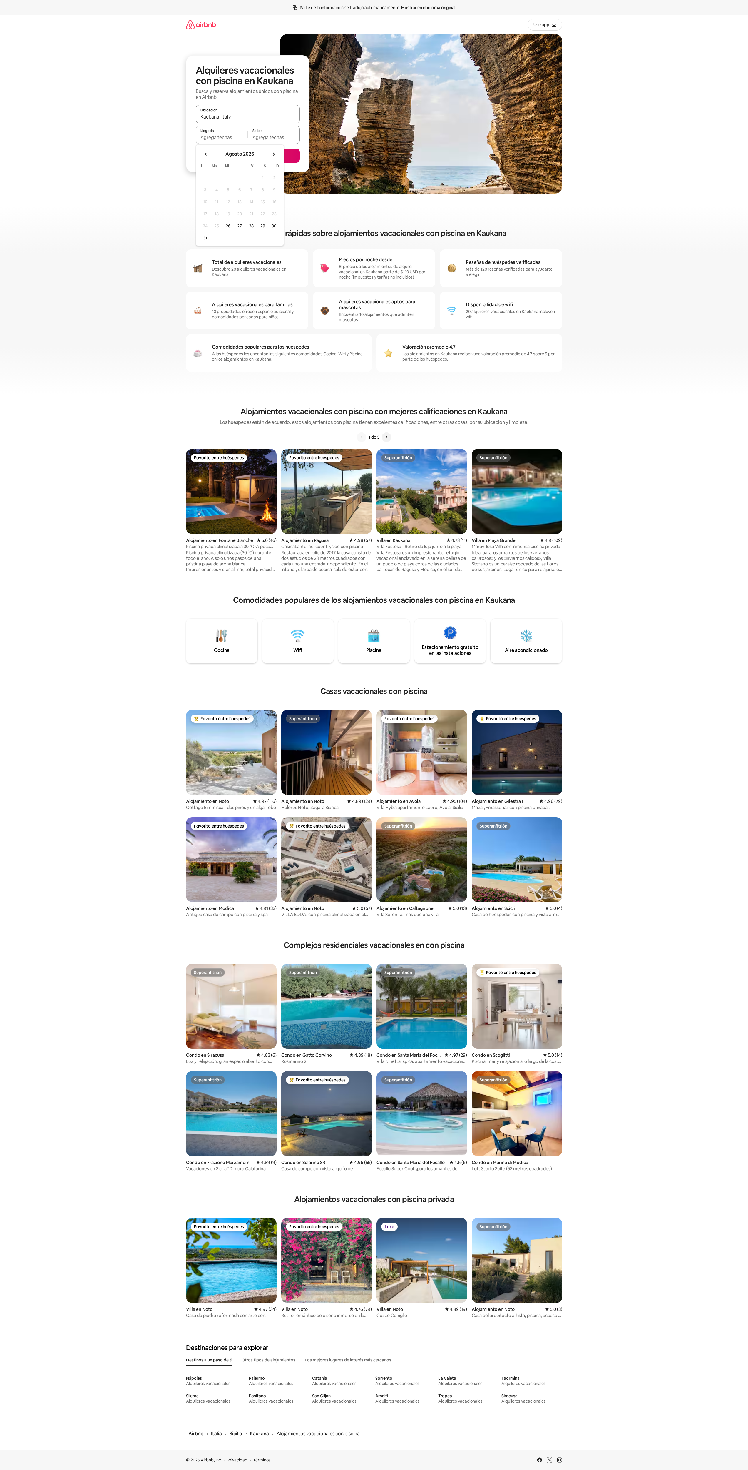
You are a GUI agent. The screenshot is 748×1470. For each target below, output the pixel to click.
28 (251, 226)
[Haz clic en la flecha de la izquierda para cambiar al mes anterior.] (206, 154)
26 (228, 226)
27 (239, 226)
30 (274, 226)
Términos (262, 1460)
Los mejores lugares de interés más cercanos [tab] (348, 1360)
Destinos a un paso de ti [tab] (209, 1360)
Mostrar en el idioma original (428, 7)
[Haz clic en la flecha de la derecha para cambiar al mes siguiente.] (273, 154)
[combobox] (247, 116)
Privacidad (237, 1460)
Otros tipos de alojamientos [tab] (268, 1360)
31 (205, 238)
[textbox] (221, 137)
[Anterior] (361, 437)
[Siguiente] (386, 437)
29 (262, 226)
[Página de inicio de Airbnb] (201, 24)
